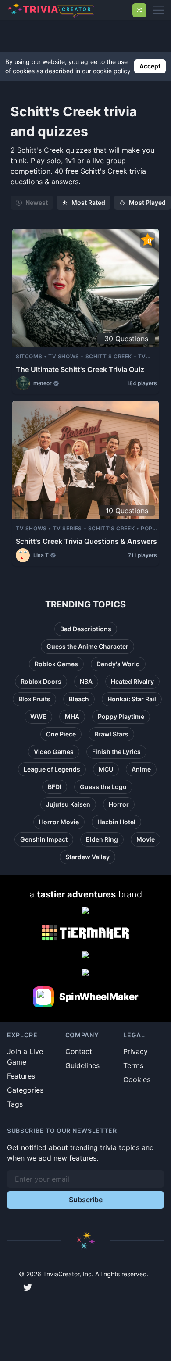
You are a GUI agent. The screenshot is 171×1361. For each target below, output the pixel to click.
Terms (133, 1065)
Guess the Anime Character (87, 646)
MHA (72, 716)
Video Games (54, 751)
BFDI (54, 786)
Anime (141, 769)
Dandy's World (118, 664)
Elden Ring (102, 839)
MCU (106, 769)
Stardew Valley (87, 857)
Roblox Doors (41, 681)
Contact (78, 1051)
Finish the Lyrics (116, 751)
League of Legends (52, 769)
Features (21, 1076)
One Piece (61, 734)
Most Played (147, 202)
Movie (145, 839)
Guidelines (82, 1065)
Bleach (79, 699)
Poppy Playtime (121, 716)
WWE (38, 716)
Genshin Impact (44, 839)
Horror (119, 804)
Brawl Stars (111, 734)
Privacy (135, 1051)
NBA (86, 681)
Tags (15, 1104)
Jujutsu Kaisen (68, 804)
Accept (149, 66)
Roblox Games (56, 664)
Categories (25, 1090)
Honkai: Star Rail (131, 699)
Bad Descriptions (85, 628)
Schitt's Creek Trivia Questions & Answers (86, 541)
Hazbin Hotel (116, 821)
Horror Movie (59, 821)
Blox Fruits (34, 699)
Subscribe (86, 1199)
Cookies (136, 1079)
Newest (36, 202)
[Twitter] (27, 1287)
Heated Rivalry (132, 681)
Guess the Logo (103, 786)
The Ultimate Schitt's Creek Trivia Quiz (80, 369)
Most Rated (88, 202)
